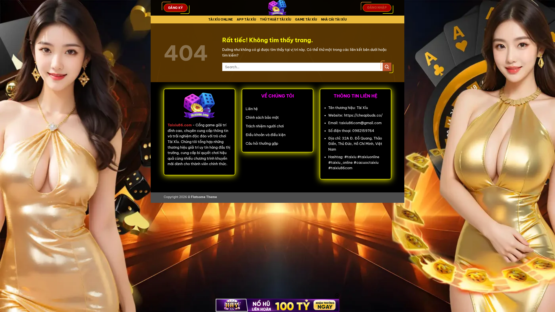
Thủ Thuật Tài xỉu (275, 19)
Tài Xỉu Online (220, 19)
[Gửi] (387, 67)
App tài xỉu (246, 19)
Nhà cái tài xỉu (334, 19)
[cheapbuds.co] (277, 8)
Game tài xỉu (306, 19)
